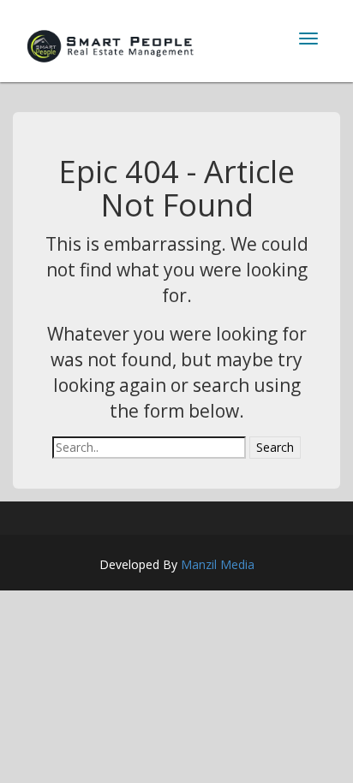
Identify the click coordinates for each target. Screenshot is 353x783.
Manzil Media (217, 564)
